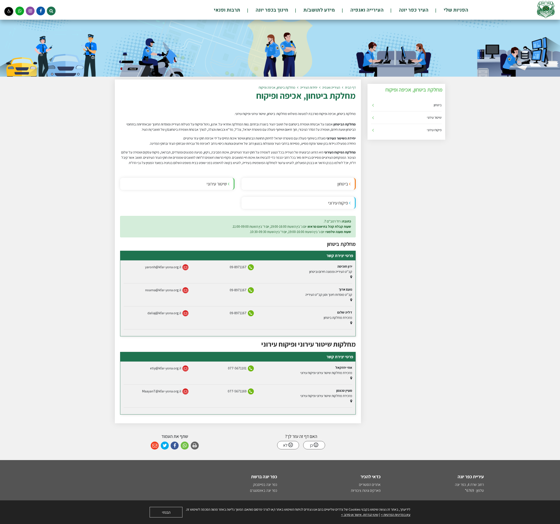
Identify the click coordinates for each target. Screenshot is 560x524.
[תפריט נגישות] (8, 11)
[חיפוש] (51, 11)
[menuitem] (448, 10)
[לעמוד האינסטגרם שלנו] (30, 11)
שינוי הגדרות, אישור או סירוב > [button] (359, 514)
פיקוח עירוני (434, 130)
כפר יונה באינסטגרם (263, 490)
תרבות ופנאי (227, 10)
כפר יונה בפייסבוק (265, 484)
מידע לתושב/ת (318, 10)
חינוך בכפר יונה (271, 10)
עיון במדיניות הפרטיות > (395, 514)
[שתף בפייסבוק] (174, 445)
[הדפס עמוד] (195, 445)
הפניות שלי (455, 10)
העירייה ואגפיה (366, 10)
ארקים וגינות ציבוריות (365, 490)
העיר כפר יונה (413, 10)
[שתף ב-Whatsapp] (184, 445)
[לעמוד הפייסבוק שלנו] (40, 11)
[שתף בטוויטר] (165, 445)
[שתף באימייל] (154, 445)
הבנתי (166, 512)
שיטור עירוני (434, 117)
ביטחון (438, 105)
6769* (469, 490)
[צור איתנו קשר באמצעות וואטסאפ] (19, 11)
